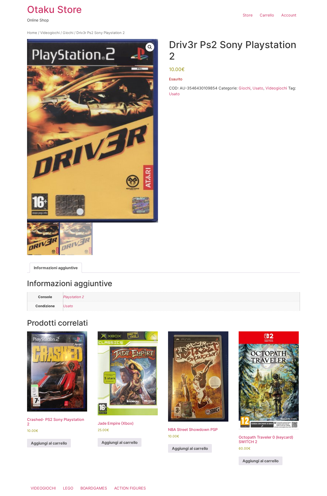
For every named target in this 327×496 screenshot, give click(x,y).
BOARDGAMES (93, 488)
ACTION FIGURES (130, 488)
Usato (258, 88)
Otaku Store (54, 9)
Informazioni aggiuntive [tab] (56, 267)
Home (32, 33)
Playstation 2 (73, 297)
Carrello (267, 15)
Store (248, 15)
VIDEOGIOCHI (43, 488)
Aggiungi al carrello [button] (49, 443)
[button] (150, 47)
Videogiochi (50, 33)
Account (288, 15)
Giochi (68, 33)
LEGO (68, 488)
